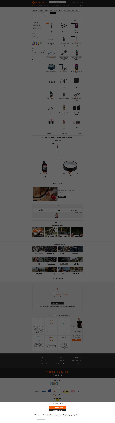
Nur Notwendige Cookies (57, 410)
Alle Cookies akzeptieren (57, 407)
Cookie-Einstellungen (67, 404)
